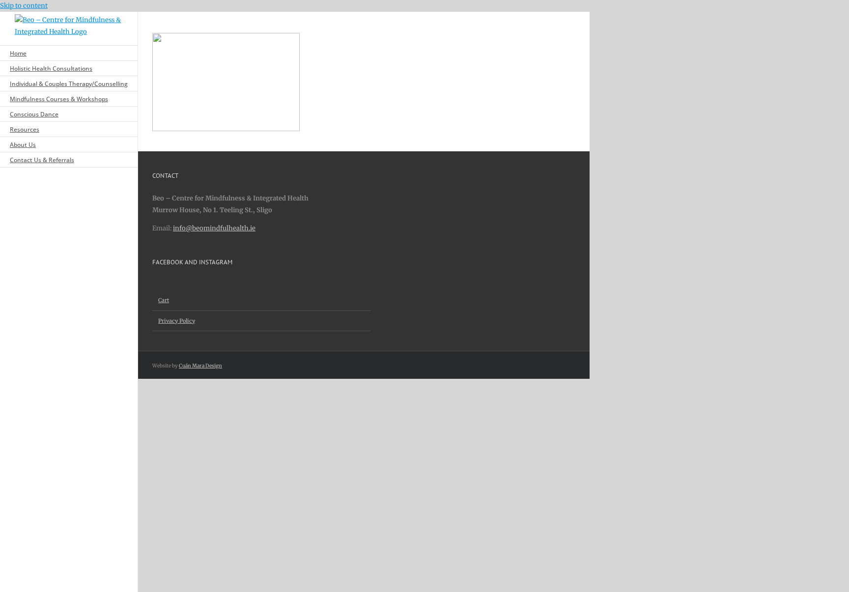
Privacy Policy (176, 320)
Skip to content (24, 5)
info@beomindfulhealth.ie (214, 228)
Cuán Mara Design (200, 366)
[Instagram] (168, 284)
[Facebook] (155, 284)
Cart (163, 300)
